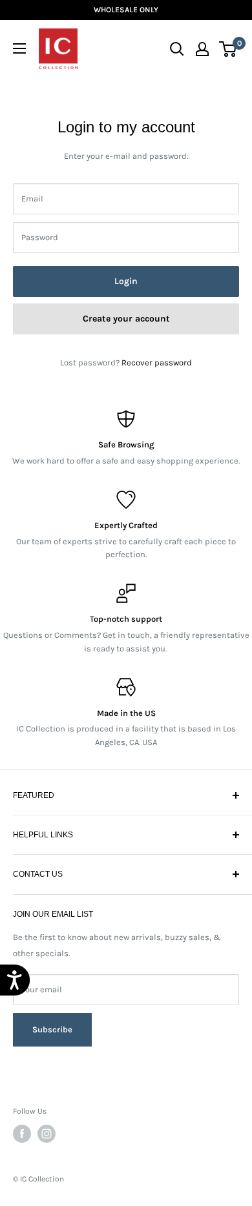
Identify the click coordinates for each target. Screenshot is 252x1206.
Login (126, 281)
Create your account (126, 318)
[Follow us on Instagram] (46, 1134)
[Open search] (177, 49)
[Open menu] (19, 48)
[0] (228, 49)
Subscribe (52, 1023)
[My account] (202, 49)
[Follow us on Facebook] (22, 1134)
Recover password (156, 362)
